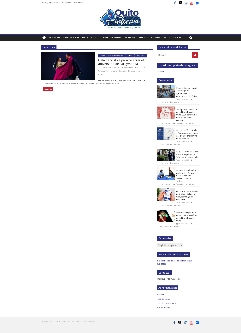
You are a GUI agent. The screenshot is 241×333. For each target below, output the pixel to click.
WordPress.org (163, 307)
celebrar (114, 71)
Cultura (155, 37)
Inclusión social (172, 37)
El (131, 71)
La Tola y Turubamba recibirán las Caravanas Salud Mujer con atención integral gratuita (186, 175)
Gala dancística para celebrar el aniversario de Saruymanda (121, 62)
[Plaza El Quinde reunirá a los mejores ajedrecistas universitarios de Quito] (166, 86)
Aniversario (105, 71)
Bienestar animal (112, 37)
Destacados (140, 56)
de (129, 71)
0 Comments (142, 67)
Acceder (160, 294)
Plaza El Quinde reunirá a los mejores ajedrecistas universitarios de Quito (186, 92)
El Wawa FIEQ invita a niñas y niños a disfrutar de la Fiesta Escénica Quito (187, 216)
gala (135, 71)
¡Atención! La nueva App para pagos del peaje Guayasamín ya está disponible (187, 195)
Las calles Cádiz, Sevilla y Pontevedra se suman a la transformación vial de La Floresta (187, 134)
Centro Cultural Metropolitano (111, 56)
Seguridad (130, 37)
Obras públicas (71, 37)
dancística (122, 71)
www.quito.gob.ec (90, 321)
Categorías (162, 71)
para (139, 71)
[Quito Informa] (120, 10)
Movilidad (54, 37)
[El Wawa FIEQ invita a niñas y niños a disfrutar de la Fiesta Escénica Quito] (166, 211)
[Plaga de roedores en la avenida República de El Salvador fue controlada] (166, 150)
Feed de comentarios (166, 303)
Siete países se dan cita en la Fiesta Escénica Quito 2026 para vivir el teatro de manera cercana (186, 114)
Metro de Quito (90, 37)
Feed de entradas (165, 299)
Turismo (143, 37)
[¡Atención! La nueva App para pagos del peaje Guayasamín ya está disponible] (166, 190)
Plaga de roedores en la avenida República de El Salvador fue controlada (187, 154)
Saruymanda (103, 74)
